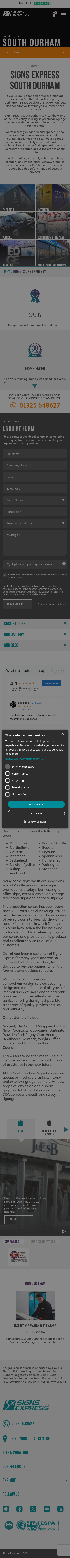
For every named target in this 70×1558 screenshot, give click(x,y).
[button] (35, 759)
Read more (11, 753)
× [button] (62, 734)
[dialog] (35, 779)
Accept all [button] (36, 804)
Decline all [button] (36, 813)
